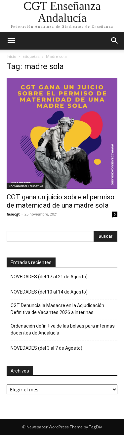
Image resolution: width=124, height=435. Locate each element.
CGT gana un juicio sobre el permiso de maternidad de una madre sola (60, 201)
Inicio (11, 56)
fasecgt (13, 214)
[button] (11, 41)
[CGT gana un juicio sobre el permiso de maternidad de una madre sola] (62, 133)
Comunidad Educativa (26, 185)
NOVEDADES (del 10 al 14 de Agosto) (49, 292)
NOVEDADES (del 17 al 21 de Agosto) (49, 276)
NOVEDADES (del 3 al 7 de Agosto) (46, 348)
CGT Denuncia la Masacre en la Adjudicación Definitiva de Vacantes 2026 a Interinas (57, 309)
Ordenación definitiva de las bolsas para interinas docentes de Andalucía (63, 329)
